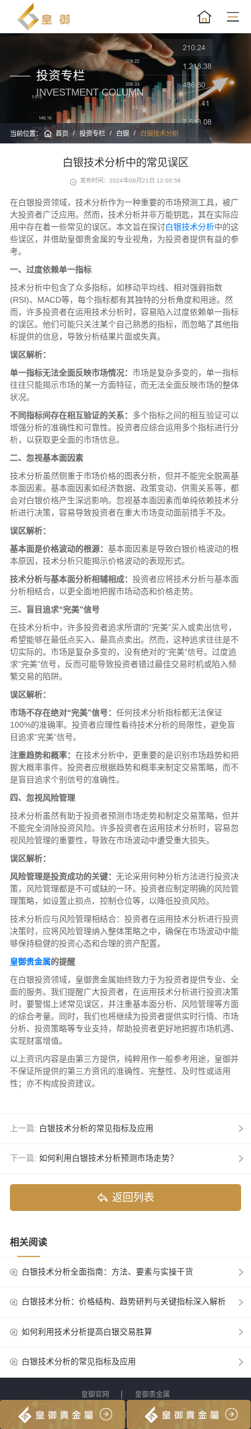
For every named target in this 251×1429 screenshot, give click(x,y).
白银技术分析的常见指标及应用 (96, 1128)
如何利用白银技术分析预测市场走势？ (108, 1158)
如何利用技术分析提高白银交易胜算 (87, 1332)
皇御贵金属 (152, 1395)
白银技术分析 (159, 133)
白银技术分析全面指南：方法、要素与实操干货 (107, 1272)
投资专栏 (92, 133)
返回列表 (133, 1197)
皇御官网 (95, 1395)
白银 (122, 133)
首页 (61, 133)
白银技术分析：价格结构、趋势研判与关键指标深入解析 (124, 1301)
